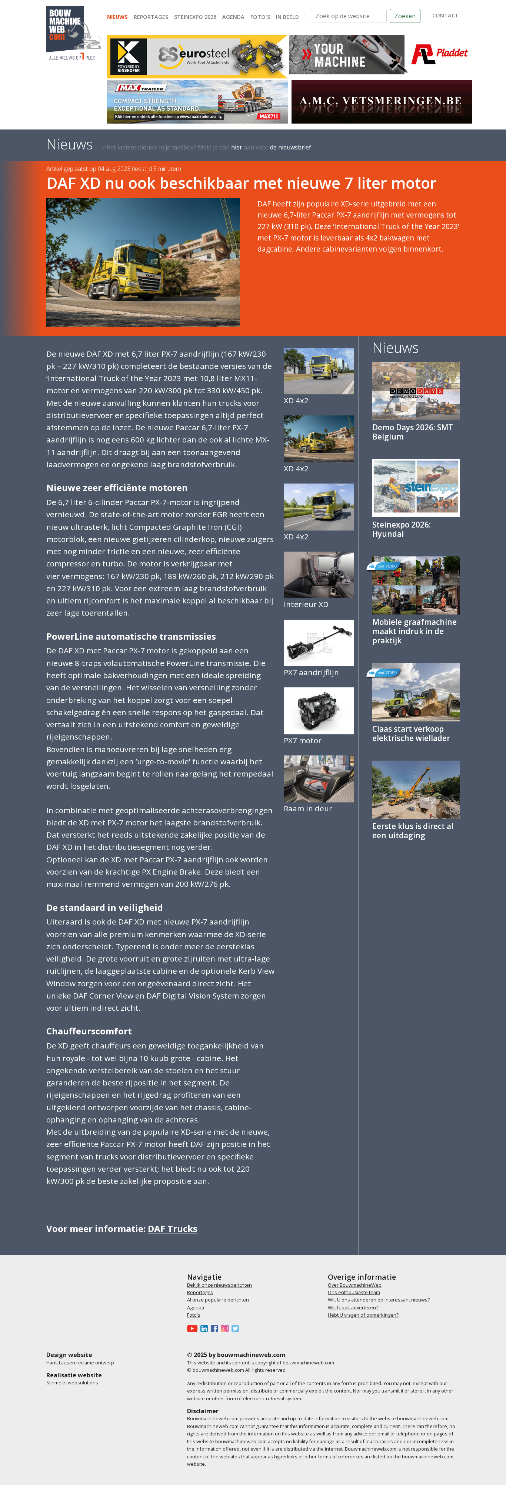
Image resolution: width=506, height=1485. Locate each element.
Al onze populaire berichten (218, 1299)
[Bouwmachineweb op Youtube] (193, 1328)
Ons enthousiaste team (354, 1292)
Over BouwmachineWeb (355, 1285)
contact (445, 15)
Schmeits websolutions (72, 1382)
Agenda (233, 16)
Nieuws (117, 16)
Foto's (260, 16)
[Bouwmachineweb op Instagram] (226, 1328)
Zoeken (405, 16)
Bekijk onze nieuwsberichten (219, 1285)
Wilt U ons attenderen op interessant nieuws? (379, 1299)
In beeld (287, 16)
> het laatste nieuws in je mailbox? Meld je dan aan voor (206, 147)
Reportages (151, 16)
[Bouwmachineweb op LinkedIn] (205, 1328)
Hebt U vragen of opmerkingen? (363, 1314)
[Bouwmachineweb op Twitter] (237, 1328)
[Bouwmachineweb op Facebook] (216, 1328)
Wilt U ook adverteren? (353, 1307)
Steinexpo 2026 (195, 16)
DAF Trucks (172, 1228)
